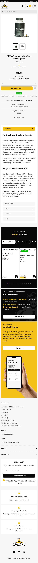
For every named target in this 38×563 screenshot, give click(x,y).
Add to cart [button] (16, 276)
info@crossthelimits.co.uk (10, 442)
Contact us (18, 317)
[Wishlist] (35, 88)
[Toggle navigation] (35, 6)
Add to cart (18, 88)
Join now (18, 348)
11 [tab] (28, 283)
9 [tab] (24, 283)
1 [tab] (7, 283)
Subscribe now (18, 476)
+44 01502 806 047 (7, 434)
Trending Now (23, 242)
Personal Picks (8, 242)
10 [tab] (26, 283)
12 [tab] (30, 283)
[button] (22, 6)
